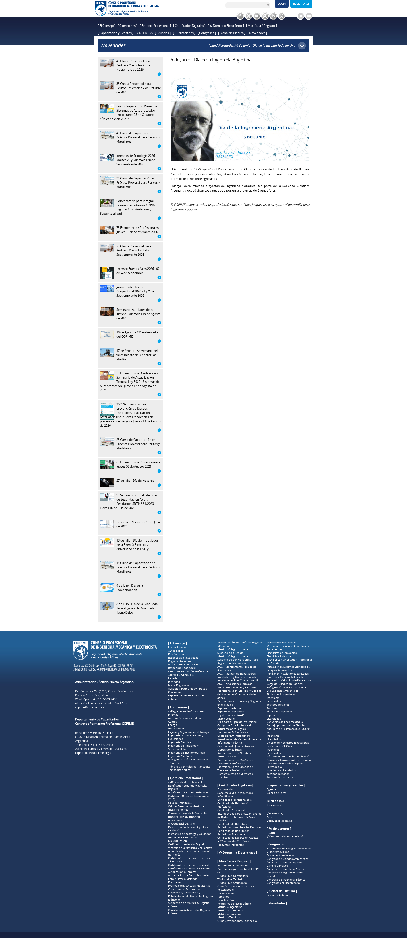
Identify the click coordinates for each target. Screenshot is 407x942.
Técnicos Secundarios (280, 777)
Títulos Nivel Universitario (233, 875)
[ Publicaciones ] (184, 33)
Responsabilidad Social (182, 668)
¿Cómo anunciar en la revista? (285, 836)
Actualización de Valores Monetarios (239, 739)
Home (212, 45)
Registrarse (301, 3)
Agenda (271, 789)
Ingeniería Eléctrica (179, 742)
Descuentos (274, 805)
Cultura (172, 721)
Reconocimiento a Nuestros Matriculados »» (234, 755)
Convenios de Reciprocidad (184, 889)
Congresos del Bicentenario (283, 883)
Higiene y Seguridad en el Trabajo (188, 732)
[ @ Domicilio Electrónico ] (226, 26)
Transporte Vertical (179, 770)
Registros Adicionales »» (231, 663)
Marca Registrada (178, 685)
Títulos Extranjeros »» (279, 711)
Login (282, 3)
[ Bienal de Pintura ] (231, 33)
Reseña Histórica (178, 654)
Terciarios (223, 896)
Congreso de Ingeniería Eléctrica (286, 879)
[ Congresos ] (207, 33)
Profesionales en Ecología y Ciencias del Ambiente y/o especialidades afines (239, 694)
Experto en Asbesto (229, 708)
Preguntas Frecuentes (230, 844)
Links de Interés (177, 840)
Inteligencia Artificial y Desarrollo (188, 759)
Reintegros (174, 882)
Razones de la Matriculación (234, 865)
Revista (271, 832)
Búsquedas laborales (279, 820)
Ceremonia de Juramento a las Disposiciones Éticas (235, 747)
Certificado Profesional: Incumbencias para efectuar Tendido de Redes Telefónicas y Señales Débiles (239, 815)
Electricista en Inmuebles (282, 653)
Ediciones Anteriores (279, 895)
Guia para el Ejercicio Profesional (237, 722)
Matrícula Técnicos (228, 917)
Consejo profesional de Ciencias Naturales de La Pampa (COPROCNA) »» (289, 729)
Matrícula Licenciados (230, 910)
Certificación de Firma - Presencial (188, 865)
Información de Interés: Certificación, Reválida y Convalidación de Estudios (289, 758)
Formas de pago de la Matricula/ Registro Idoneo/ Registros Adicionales (187, 817)
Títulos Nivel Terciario (230, 879)
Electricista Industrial (279, 656)
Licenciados (274, 701)
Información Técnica (229, 742)
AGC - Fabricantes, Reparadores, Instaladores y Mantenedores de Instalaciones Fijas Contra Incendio (238, 677)
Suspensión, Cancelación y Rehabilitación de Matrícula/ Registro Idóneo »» (190, 896)
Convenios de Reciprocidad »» (285, 722)
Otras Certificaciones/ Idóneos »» (237, 920)
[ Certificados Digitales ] (189, 26)
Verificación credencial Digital (186, 844)
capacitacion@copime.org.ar (94, 753)
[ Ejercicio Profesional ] (155, 26)
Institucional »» (177, 647)
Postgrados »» (225, 889)
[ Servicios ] (163, 33)
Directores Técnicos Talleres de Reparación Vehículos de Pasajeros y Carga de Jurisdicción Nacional (289, 680)
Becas (270, 817)
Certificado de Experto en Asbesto (238, 837)
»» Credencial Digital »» (181, 823)
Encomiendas (225, 789)
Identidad (174, 681)
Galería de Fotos (276, 793)
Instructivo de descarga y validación (190, 834)
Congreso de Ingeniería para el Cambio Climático (285, 864)
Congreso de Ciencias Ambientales (287, 859)
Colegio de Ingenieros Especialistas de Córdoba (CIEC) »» (288, 744)
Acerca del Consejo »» (181, 674)
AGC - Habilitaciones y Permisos (236, 687)
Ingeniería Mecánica (180, 756)
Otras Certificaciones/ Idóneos (235, 886)
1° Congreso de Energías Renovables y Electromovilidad (289, 850)
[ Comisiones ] (127, 26)
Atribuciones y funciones (183, 664)
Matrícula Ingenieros (229, 907)
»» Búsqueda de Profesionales (186, 782)
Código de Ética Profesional (234, 725)
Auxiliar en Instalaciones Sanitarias (288, 673)
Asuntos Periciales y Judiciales (186, 718)
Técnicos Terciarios (278, 704)
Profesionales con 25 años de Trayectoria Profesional (235, 761)
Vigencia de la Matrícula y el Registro (190, 847)
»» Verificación (226, 796)
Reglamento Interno (180, 661)
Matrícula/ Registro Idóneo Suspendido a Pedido (233, 651)
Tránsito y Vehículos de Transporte (189, 766)
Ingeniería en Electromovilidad (186, 752)
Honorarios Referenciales (232, 732)
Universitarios (225, 893)
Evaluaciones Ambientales (282, 690)
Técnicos (173, 763)
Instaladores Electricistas (281, 642)
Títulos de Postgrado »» (281, 694)
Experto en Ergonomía (230, 711)
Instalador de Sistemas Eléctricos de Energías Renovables (288, 668)
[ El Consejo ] (106, 26)
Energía (172, 725)
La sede (172, 678)
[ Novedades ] (257, 33)
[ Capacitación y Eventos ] (115, 33)
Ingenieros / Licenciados (281, 770)
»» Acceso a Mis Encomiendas (235, 793)
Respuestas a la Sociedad (183, 657)
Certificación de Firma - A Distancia (189, 868)
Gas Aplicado (176, 728)
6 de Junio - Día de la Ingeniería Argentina (266, 45)
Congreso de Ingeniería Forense (286, 869)
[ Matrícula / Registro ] (261, 26)
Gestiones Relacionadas (182, 837)
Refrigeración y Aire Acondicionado (288, 687)
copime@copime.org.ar (90, 707)
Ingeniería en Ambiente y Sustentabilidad (183, 747)
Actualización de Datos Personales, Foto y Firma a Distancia (189, 877)
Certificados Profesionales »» (234, 799)
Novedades (226, 45)
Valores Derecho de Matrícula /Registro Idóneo (186, 808)
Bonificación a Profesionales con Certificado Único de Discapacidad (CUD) (189, 796)
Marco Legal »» (226, 718)
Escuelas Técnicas (227, 900)
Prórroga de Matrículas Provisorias (189, 885)
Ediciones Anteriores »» (280, 855)
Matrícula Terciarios (229, 914)
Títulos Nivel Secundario (232, 883)
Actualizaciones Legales (231, 729)
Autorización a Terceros (182, 871)
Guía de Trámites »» (180, 803)
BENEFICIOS (144, 33)
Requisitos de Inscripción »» (234, 903)
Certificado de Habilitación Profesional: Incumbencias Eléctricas (239, 825)
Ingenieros (273, 697)
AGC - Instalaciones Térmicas (234, 684)
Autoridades (175, 650)
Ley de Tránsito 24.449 (230, 715)
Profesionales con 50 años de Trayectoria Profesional (235, 768)
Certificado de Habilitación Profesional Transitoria (233, 832)
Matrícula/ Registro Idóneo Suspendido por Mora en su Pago (237, 658)
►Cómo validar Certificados (234, 841)
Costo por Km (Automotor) (233, 735)
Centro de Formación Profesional (188, 671)
